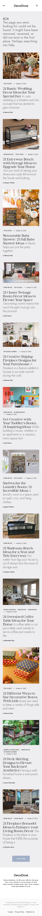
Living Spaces (18, 818)
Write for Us (30, 912)
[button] (3, 5)
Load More (21, 859)
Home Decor (8, 287)
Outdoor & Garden (10, 351)
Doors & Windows (10, 610)
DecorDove (21, 5)
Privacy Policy (19, 912)
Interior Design (19, 412)
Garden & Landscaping (11, 750)
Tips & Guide (8, 83)
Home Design (32, 610)
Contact (10, 912)
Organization (8, 154)
